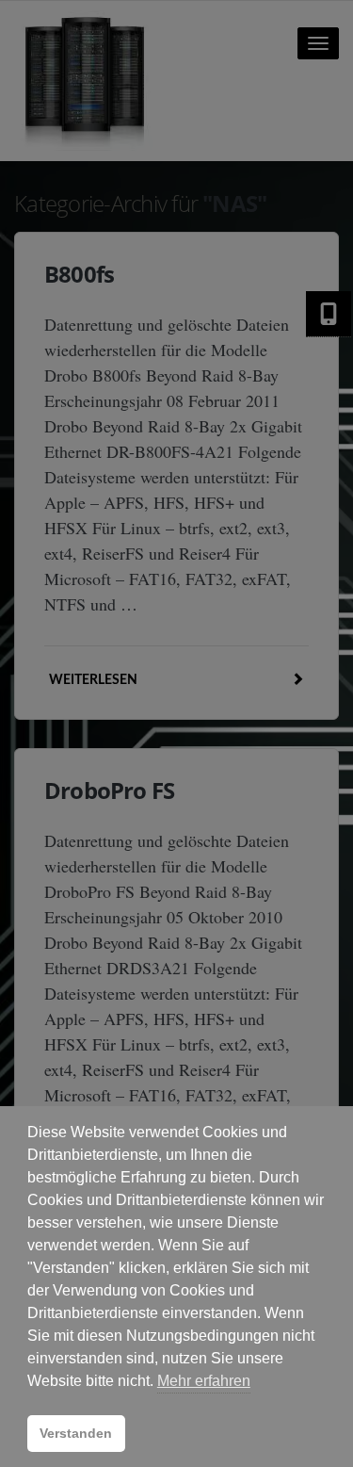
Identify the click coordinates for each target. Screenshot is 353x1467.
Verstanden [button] (76, 1433)
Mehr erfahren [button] (203, 1381)
